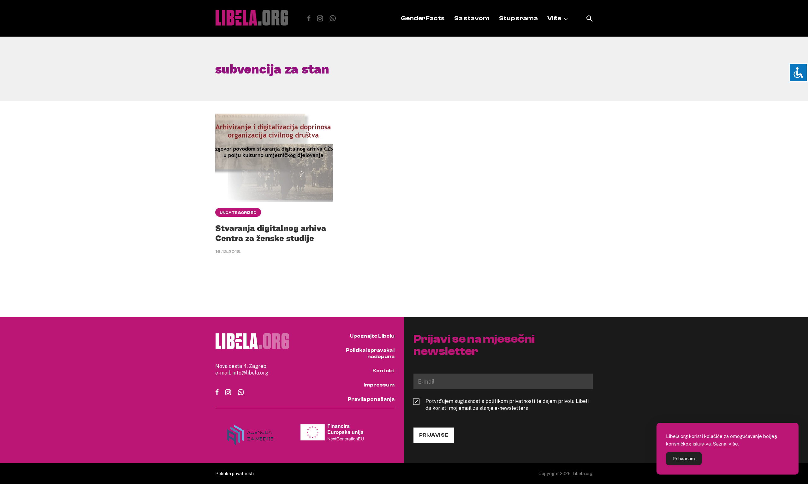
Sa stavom (472, 18)
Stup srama (518, 18)
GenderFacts (423, 18)
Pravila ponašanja (371, 399)
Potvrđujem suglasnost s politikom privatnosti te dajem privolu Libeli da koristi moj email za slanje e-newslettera (507, 404)
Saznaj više (725, 443)
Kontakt (383, 371)
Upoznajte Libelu (372, 336)
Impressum (379, 385)
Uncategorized (238, 212)
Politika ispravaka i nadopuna (370, 353)
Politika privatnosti (234, 473)
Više (554, 18)
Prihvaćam (684, 458)
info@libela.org (250, 372)
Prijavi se (433, 435)
